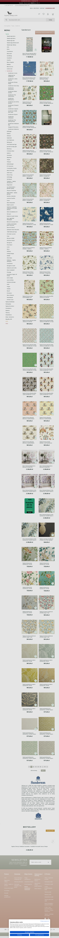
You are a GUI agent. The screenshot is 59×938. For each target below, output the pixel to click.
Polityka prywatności (44, 921)
